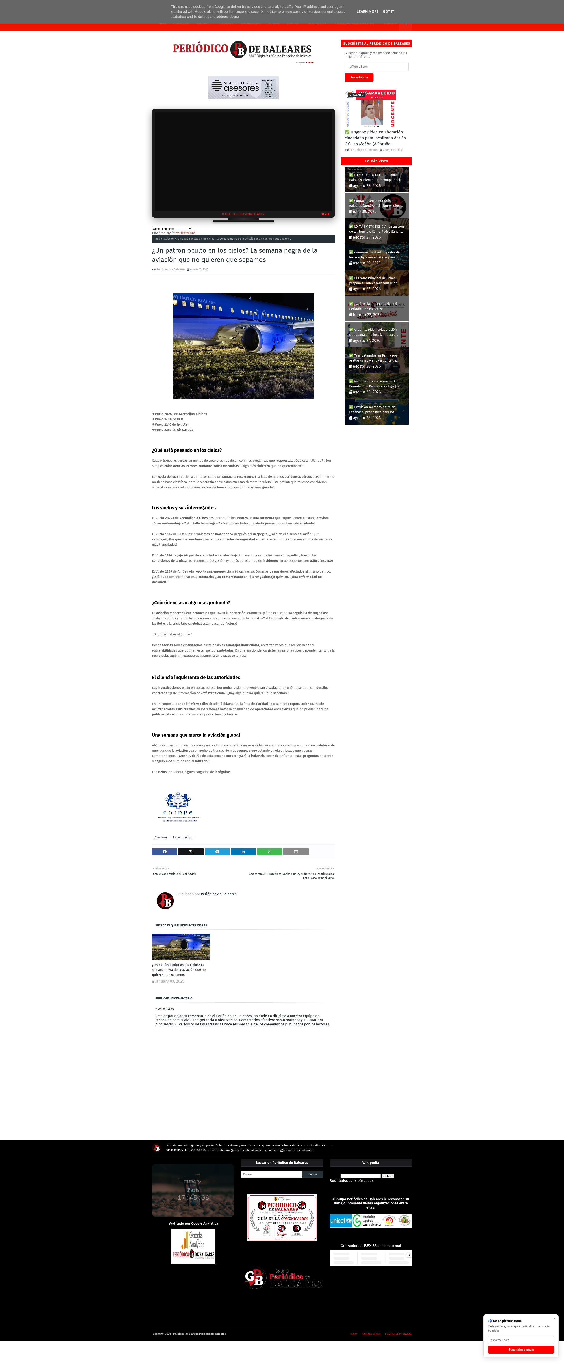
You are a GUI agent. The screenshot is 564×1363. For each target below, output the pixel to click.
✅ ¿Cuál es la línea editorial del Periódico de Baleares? (373, 306)
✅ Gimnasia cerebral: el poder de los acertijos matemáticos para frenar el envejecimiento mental (374, 255)
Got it (388, 11)
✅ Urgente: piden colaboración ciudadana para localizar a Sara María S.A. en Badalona (373, 332)
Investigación (183, 837)
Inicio (158, 238)
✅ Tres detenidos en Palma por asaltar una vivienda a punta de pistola (373, 358)
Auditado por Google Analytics (193, 1223)
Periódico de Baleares (170, 269)
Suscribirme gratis (521, 1349)
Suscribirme (359, 77)
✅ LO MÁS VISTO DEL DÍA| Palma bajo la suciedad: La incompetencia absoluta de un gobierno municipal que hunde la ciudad (375, 177)
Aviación (169, 238)
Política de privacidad (398, 1333)
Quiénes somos (371, 1333)
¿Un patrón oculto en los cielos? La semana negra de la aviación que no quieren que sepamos (179, 970)
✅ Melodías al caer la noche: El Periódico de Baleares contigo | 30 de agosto (374, 384)
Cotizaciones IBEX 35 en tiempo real (371, 1246)
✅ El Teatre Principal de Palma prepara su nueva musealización (373, 280)
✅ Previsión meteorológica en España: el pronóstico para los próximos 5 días (372, 410)
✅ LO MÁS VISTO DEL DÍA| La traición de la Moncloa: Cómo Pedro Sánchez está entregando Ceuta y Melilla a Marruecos (376, 229)
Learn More (367, 11)
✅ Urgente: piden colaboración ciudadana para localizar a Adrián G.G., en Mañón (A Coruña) (375, 138)
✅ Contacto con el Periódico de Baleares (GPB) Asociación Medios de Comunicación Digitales (376, 203)
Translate (187, 233)
